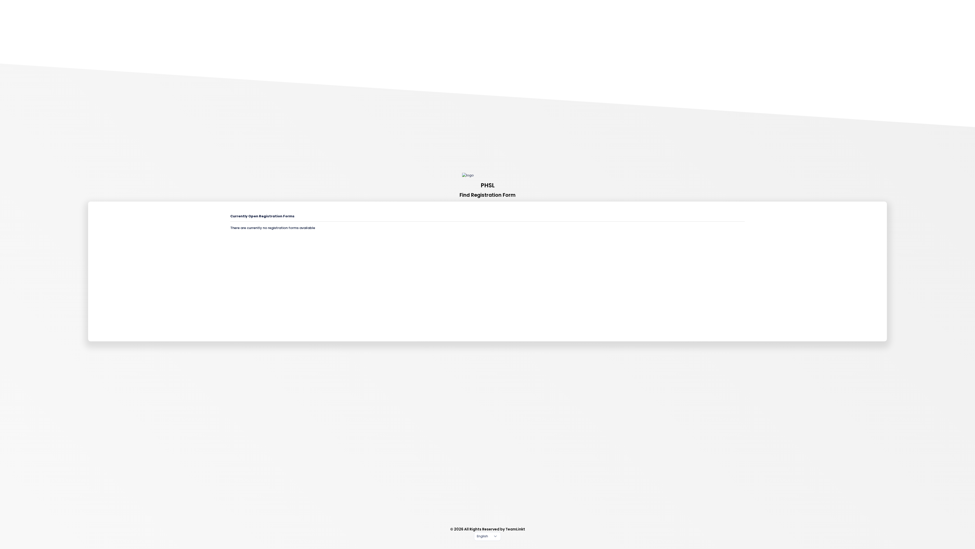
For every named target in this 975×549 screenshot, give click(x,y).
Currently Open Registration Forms (262, 216)
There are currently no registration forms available (272, 227)
